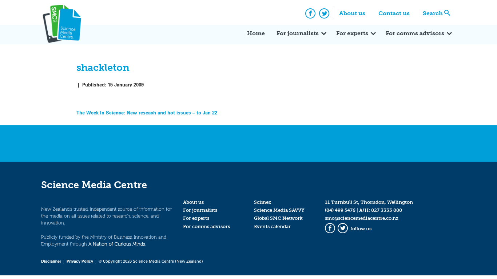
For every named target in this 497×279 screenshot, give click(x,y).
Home (256, 33)
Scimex (262, 202)
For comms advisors (415, 33)
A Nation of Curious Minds (116, 244)
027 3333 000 (386, 210)
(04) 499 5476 (340, 210)
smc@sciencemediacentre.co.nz (361, 218)
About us (352, 13)
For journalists (298, 33)
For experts (352, 33)
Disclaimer (51, 261)
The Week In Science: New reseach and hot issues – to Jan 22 (146, 112)
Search (433, 13)
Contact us (394, 13)
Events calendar (272, 226)
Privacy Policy (80, 261)
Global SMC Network (278, 218)
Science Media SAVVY (279, 210)
